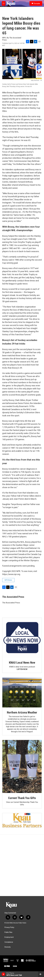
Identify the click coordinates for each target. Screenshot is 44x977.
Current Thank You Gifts (22, 798)
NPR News (8, 580)
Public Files (8, 932)
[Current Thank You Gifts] (22, 766)
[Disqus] (22, 865)
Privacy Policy (9, 927)
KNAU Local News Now (22, 662)
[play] (3, 974)
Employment (9, 937)
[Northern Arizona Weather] (22, 692)
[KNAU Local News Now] (22, 638)
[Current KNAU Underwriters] (22, 820)
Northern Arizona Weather (22, 712)
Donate (37, 3)
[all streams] (41, 974)
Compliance (9, 942)
